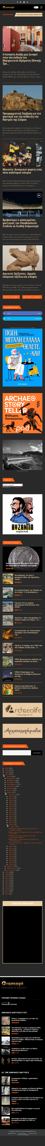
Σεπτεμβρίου (12, 784)
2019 (7, 876)
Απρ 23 (12, 808)
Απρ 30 (12, 796)
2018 (7, 878)
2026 (7, 768)
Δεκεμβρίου (11, 778)
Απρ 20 (12, 812)
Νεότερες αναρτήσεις (11, 297)
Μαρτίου (10, 866)
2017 (7, 880)
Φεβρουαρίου (12, 868)
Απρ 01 (12, 864)
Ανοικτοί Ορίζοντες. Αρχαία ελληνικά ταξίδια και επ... (25, 843)
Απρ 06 (12, 856)
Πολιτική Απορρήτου (24, 1134)
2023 (7, 774)
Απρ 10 (12, 848)
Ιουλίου (10, 788)
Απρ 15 (12, 820)
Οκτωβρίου (11, 782)
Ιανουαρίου (11, 870)
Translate (18, 487)
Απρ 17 (12, 818)
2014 (7, 886)
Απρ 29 (12, 798)
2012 (7, 890)
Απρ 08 (12, 852)
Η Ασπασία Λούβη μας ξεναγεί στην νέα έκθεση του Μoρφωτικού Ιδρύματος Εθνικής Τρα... (22, 59)
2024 (7, 772)
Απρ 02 (12, 862)
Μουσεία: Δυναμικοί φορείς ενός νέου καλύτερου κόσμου (22, 171)
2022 (9, 776)
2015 (7, 884)
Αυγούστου (11, 786)
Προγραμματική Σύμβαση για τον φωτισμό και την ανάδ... (25, 833)
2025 (7, 770)
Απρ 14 (12, 822)
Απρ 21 (12, 810)
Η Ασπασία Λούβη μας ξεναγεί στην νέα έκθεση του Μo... (22, 829)
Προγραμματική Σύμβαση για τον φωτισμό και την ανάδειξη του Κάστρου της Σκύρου (22, 116)
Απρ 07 (12, 854)
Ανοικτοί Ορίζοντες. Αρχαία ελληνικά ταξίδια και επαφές (20, 275)
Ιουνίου (10, 790)
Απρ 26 (12, 804)
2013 (7, 888)
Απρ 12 (13, 826)
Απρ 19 (12, 814)
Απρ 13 (12, 824)
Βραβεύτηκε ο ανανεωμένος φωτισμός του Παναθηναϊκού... (23, 840)
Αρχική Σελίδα (12, 1133)
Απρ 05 (12, 858)
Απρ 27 (12, 802)
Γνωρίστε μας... (23, 1133)
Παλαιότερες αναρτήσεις (32, 297)
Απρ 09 (12, 850)
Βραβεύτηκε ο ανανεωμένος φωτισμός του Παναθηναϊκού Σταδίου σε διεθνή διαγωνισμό (21, 223)
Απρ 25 (12, 806)
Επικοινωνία (33, 1133)
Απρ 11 (12, 846)
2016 (7, 882)
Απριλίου (12, 794)
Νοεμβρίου (11, 780)
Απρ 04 (12, 860)
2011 (7, 892)
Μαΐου (9, 792)
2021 (7, 872)
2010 (7, 894)
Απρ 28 (12, 800)
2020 (7, 874)
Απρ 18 (12, 816)
